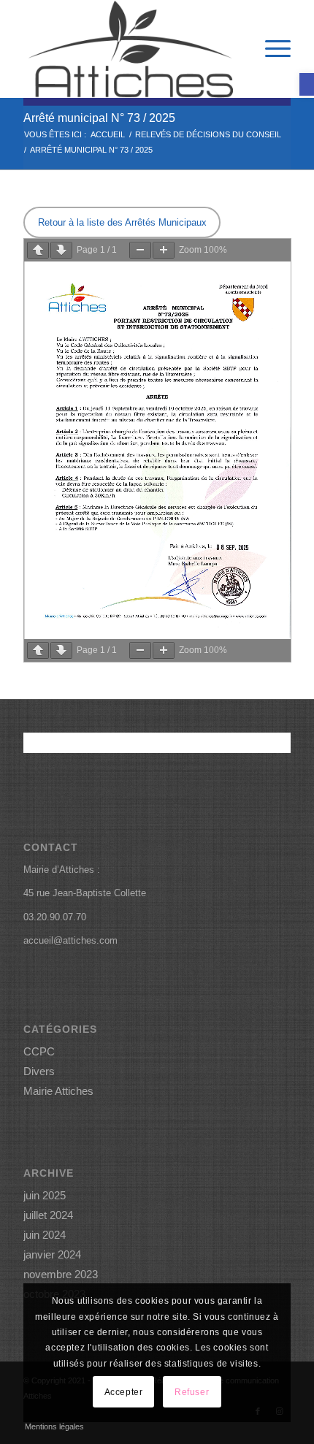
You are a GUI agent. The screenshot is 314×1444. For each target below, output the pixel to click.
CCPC (39, 1051)
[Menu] (270, 49)
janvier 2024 (52, 1254)
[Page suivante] (61, 250)
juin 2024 (44, 1235)
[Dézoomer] (140, 250)
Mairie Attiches (58, 1091)
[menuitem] (270, 49)
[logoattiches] (130, 49)
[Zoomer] (164, 250)
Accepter (123, 1392)
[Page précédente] (38, 250)
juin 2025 (44, 1195)
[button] (306, 84)
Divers (39, 1071)
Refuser (192, 1392)
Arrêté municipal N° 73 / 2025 (99, 118)
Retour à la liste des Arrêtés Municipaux (122, 222)
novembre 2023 (60, 1274)
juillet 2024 (48, 1215)
